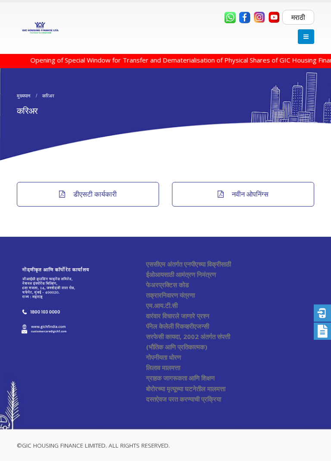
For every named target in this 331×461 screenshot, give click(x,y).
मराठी (298, 17)
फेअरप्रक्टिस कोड (167, 284)
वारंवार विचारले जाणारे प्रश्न (177, 315)
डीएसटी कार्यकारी (94, 194)
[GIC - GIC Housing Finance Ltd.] (40, 28)
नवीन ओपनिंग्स (249, 194)
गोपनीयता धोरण (163, 357)
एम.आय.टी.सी (162, 305)
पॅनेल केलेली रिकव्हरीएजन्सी (177, 326)
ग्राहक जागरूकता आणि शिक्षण (180, 377)
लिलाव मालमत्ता (163, 367)
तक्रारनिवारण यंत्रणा (170, 295)
